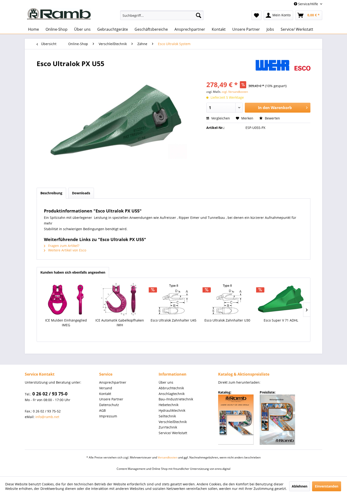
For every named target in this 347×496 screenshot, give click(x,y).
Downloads (81, 193)
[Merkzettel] (256, 15)
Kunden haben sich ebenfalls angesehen (72, 272)
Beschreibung (51, 193)
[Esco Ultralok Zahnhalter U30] (227, 299)
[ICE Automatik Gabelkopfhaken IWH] (119, 299)
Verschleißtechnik (173, 422)
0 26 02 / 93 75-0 (50, 394)
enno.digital (222, 469)
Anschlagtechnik (172, 393)
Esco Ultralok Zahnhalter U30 (227, 320)
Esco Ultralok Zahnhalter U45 (173, 320)
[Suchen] (198, 15)
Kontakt (105, 393)
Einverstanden (326, 486)
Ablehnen (299, 486)
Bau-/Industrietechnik (176, 399)
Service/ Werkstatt (173, 433)
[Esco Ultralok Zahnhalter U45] (173, 299)
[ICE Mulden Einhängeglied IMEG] (66, 299)
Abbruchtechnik (171, 388)
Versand (105, 388)
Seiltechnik (167, 416)
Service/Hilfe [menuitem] (308, 4)
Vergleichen (220, 118)
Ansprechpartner (112, 382)
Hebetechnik (168, 405)
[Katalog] (236, 419)
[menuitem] (161, 15)
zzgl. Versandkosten (235, 92)
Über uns (166, 382)
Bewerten (272, 118)
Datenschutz (109, 405)
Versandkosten (167, 457)
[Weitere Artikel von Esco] (283, 68)
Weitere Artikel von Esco (66, 250)
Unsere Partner (111, 399)
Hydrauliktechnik (172, 410)
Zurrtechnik (168, 427)
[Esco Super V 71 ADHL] (280, 299)
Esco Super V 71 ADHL (281, 320)
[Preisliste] (277, 419)
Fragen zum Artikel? (63, 245)
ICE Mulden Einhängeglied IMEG (66, 322)
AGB (102, 410)
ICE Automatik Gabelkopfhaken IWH (119, 322)
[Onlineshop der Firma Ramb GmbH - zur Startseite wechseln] (59, 14)
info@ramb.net (47, 417)
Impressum (108, 416)
